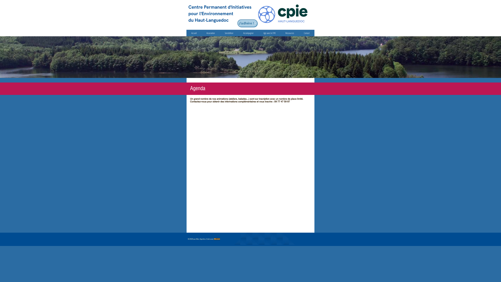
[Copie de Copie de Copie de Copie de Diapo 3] (255, 71)
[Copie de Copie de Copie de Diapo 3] (252, 71)
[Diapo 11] (262, 71)
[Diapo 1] (238, 71)
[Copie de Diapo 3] (248, 71)
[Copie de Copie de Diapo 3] (250, 71)
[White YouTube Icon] (174, 33)
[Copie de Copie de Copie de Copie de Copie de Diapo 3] (245, 71)
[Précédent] (14, 57)
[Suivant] (487, 57)
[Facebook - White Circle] (168, 33)
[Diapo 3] (243, 71)
